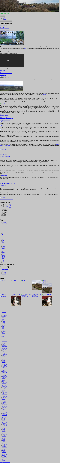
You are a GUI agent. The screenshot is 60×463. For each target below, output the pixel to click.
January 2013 (4, 383)
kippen (3, 240)
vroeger (3, 335)
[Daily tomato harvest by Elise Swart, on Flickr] (3, 121)
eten (3, 231)
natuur (3, 328)
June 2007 (3, 439)
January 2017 (4, 355)
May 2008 (3, 430)
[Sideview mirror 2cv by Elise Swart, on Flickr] (3, 129)
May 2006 (3, 450)
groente (3, 236)
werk (3, 336)
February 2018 (4, 346)
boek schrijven (4, 223)
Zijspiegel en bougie (6, 118)
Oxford (3, 329)
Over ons (3, 18)
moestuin (3, 246)
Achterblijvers (4, 272)
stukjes (3, 332)
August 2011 (4, 397)
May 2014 (3, 369)
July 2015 (3, 359)
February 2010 (4, 412)
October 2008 (4, 426)
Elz (4, 30)
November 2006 (4, 445)
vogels (3, 258)
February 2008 (4, 432)
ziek (2, 262)
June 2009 (3, 419)
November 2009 (4, 415)
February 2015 (4, 363)
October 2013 (4, 375)
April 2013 (3, 380)
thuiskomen (11, 199)
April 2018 (3, 344)
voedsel (3, 257)
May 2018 (3, 343)
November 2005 (4, 455)
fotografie (3, 322)
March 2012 (4, 391)
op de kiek (44, 94)
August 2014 (4, 367)
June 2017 (3, 351)
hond (3, 238)
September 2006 (4, 447)
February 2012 (4, 392)
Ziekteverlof (4, 274)
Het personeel (4, 273)
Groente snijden (4, 270)
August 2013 (4, 377)
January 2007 (4, 443)
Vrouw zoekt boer (6, 73)
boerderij (1, 114)
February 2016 (4, 357)
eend (1, 69)
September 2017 (4, 348)
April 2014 (3, 370)
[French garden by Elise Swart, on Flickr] (2, 197)
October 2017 (4, 347)
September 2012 (4, 386)
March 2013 (4, 381)
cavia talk (3, 313)
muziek (3, 327)
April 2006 (3, 451)
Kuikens (3, 69)
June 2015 (3, 360)
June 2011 (3, 399)
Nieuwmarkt (3, 247)
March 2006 (4, 452)
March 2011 (4, 401)
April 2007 (3, 441)
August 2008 (4, 427)
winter (3, 261)
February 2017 (4, 354)
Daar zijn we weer (8, 205)
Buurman (3, 271)
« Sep (1, 217)
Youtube (25, 48)
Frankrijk (5, 25)
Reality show (4, 28)
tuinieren (3, 255)
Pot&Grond (4, 331)
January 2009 (4, 423)
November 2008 (4, 425)
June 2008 (3, 429)
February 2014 (4, 372)
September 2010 (4, 406)
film (3, 25)
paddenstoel (3, 250)
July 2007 (3, 438)
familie (3, 319)
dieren (1, 25)
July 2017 (3, 350)
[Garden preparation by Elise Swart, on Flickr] (3, 175)
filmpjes (3, 321)
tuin (3, 254)
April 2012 (3, 390)
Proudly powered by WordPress (5, 462)
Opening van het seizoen (8, 183)
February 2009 (4, 422)
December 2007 (4, 434)
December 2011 (4, 394)
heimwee (3, 237)
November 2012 (4, 384)
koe (6, 114)
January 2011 (4, 403)
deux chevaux (2, 115)
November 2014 (4, 364)
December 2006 (4, 444)
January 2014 (4, 373)
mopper (3, 326)
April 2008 (3, 431)
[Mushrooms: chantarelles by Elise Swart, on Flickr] (4, 142)
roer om (5, 69)
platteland (3, 252)
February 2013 (4, 382)
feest (2, 233)
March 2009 (4, 421)
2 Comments (8, 120)
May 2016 (3, 356)
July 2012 (3, 388)
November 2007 (4, 435)
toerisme (3, 333)
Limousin (3, 245)
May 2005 (3, 460)
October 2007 (4, 436)
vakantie (3, 256)
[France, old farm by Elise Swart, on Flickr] (3, 149)
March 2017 (4, 353)
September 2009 (4, 416)
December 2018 (4, 342)
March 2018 (4, 345)
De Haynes (3, 154)
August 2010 (4, 407)
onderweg (3, 248)
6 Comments (8, 156)
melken (8, 114)
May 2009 (3, 420)
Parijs (2, 251)
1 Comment (7, 30)
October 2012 (4, 385)
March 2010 (4, 411)
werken (3, 260)
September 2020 (4, 341)
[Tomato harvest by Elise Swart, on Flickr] (3, 125)
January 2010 (4, 413)
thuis (9, 199)
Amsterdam (4, 222)
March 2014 (4, 371)
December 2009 (4, 414)
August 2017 (4, 349)
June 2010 (3, 409)
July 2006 (3, 448)
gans (5, 114)
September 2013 (4, 376)
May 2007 (3, 440)
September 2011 (4, 396)
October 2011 (4, 395)
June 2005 (3, 459)
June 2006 (3, 449)
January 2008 (4, 433)
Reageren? (5, 19)
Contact (3, 17)
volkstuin (3, 334)
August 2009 (4, 417)
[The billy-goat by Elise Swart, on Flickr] (2, 103)
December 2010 (4, 404)
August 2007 (4, 437)
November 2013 (4, 374)
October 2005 (4, 456)
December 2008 (4, 424)
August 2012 (4, 387)
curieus (3, 314)
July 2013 (3, 378)
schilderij (3, 253)
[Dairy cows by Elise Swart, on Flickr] (2, 76)
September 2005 (4, 457)
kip (2, 239)
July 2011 (3, 398)
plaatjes (3, 330)
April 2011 (3, 400)
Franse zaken (4, 13)
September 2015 (4, 358)
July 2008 (3, 428)
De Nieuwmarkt (4, 315)
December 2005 (4, 454)
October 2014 (4, 365)
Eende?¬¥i (25, 163)
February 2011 (4, 402)
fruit (2, 235)
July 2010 (3, 408)
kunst (3, 324)
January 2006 (4, 453)
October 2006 (4, 446)
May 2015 (3, 361)
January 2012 (4, 393)
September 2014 (4, 366)
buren (3, 226)
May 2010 (3, 410)
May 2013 (3, 379)
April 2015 (3, 362)
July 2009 (3, 418)
